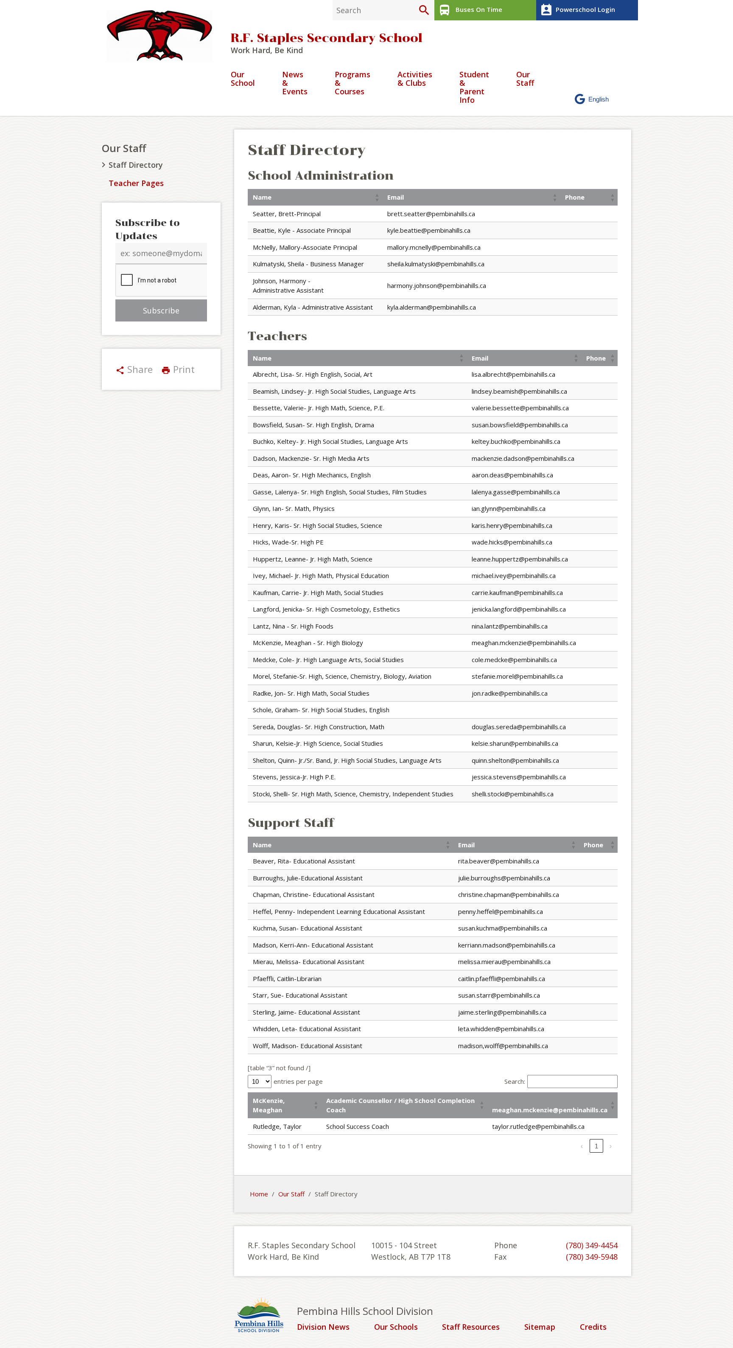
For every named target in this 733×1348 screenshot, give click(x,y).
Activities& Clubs (414, 79)
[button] (377, 197)
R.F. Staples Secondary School (326, 38)
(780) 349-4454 (592, 1245)
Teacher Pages (136, 183)
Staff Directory (136, 165)
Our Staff (124, 148)
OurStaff (525, 79)
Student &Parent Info (474, 87)
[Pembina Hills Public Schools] (265, 1316)
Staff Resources (471, 1327)
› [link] (611, 1146)
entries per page (298, 1081)
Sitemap (539, 1327)
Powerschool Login (577, 10)
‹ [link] (582, 1146)
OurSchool (243, 79)
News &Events (295, 83)
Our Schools (396, 1327)
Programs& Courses (352, 83)
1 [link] (596, 1146)
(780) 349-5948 (592, 1257)
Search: (514, 1081)
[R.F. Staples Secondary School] (162, 36)
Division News (323, 1327)
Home (259, 1194)
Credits (593, 1327)
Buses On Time (470, 10)
